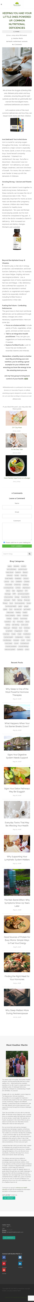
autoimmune (22, 569)
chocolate (8, 584)
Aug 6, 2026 (17, 947)
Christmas (17, 584)
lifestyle (14, 628)
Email (17, 512)
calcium (25, 578)
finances (27, 600)
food (11, 603)
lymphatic (9, 631)
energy (17, 597)
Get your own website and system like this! (17, 1297)
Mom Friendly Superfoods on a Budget (17, 478)
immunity (20, 621)
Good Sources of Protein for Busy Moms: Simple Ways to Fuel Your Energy (17, 940)
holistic (16, 618)
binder (17, 575)
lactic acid (24, 625)
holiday (9, 618)
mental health (8, 637)
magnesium (18, 631)
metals (27, 637)
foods (29, 603)
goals (5, 609)
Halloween (10, 612)
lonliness (27, 628)
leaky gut (7, 628)
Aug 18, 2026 (17, 795)
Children (26, 581)
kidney (8, 625)
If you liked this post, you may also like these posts (17, 408)
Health (10, 41)
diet (13, 591)
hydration (8, 621)
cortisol (18, 588)
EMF (14, 594)
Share (17, 31)
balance (18, 572)
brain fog (24, 575)
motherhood (17, 41)
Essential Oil (25, 597)
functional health (10, 606)
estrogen (7, 600)
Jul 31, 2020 (16, 431)
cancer (6, 581)
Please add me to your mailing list (18, 542)
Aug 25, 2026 (17, 730)
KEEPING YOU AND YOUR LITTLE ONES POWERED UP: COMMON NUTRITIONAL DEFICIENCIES (17, 20)
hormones (23, 618)
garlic (20, 606)
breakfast (18, 578)
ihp (14, 621)
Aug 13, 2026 (17, 829)
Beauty (25, 572)
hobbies (25, 615)
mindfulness (7, 640)
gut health (27, 609)
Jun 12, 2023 (17, 453)
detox (8, 591)
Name (17, 503)
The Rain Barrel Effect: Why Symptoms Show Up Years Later (17, 903)
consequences (8, 588)
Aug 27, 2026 (17, 699)
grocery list (17, 609)
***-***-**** (9, 1230)
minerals (16, 640)
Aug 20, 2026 (17, 761)
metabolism (19, 637)
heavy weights (10, 615)
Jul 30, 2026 (17, 1017)
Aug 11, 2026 (17, 910)
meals (13, 634)
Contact (9, 1198)
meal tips (6, 634)
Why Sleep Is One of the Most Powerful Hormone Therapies (17, 692)
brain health (9, 578)
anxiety (23, 566)
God (10, 609)
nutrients (25, 41)
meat (19, 634)
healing (18, 612)
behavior (9, 575)
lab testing (15, 625)
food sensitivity (19, 603)
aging (9, 566)
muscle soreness (11, 646)
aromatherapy (11, 569)
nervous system (10, 649)
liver (20, 628)
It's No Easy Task (17, 449)
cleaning (25, 584)
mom (28, 640)
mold (22, 640)
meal (26, 631)
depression (26, 588)
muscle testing (23, 646)
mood (16, 643)
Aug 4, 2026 (17, 983)
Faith (13, 600)
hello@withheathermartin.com (14, 1232)
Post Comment (17, 546)
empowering (8, 597)
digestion (20, 591)
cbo (12, 581)
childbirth (19, 581)
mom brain (8, 643)
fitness (5, 603)
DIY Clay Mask (17, 427)
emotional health (23, 594)
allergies (16, 566)
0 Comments (18, 44)
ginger (26, 606)
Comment (17, 521)
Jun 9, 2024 (16, 481)
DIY (26, 591)
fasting (20, 600)
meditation (26, 634)
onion (27, 649)
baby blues (9, 572)
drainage (7, 594)
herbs (19, 615)
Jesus (27, 621)
